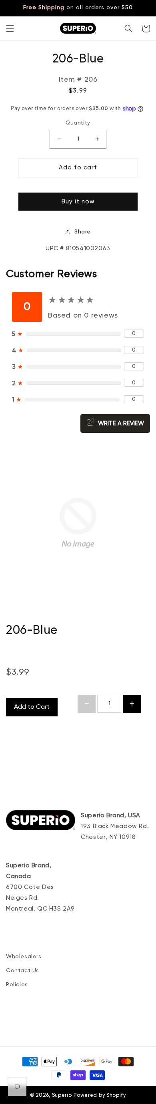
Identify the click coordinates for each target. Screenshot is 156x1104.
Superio (62, 1095)
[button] (10, 28)
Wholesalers (24, 956)
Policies (17, 984)
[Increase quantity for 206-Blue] (132, 704)
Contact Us (22, 970)
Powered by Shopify (100, 1095)
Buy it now (78, 202)
